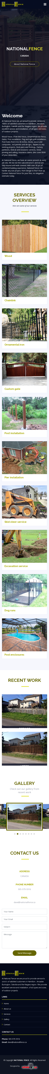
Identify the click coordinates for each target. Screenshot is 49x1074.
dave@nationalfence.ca (24, 902)
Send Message (24, 953)
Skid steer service (16, 521)
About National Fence (24, 64)
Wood (8, 255)
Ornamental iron (14, 344)
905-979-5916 (24, 889)
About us (7, 1009)
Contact (7, 1024)
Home (6, 1003)
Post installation (14, 433)
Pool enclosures (14, 654)
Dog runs (10, 610)
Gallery (6, 1019)
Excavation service (16, 566)
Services (7, 1014)
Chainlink (10, 300)
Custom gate (12, 388)
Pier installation (14, 477)
